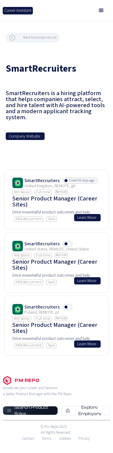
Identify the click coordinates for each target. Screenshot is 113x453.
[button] (101, 11)
